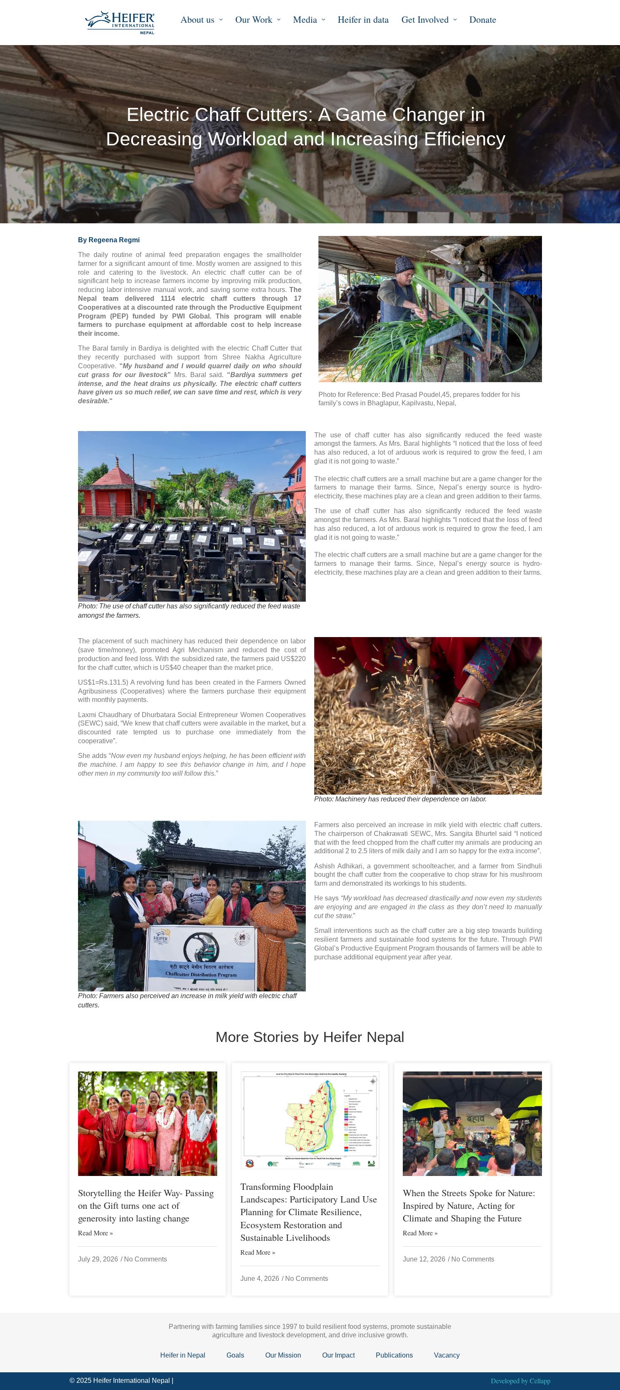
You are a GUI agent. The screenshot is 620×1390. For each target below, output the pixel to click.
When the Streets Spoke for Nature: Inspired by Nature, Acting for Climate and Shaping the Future (469, 1205)
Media (305, 19)
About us (198, 19)
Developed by (510, 1380)
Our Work (253, 19)
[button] (201, 19)
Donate (482, 19)
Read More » (95, 1233)
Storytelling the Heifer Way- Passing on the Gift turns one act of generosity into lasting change (146, 1205)
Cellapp (540, 1380)
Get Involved (425, 19)
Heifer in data (363, 19)
